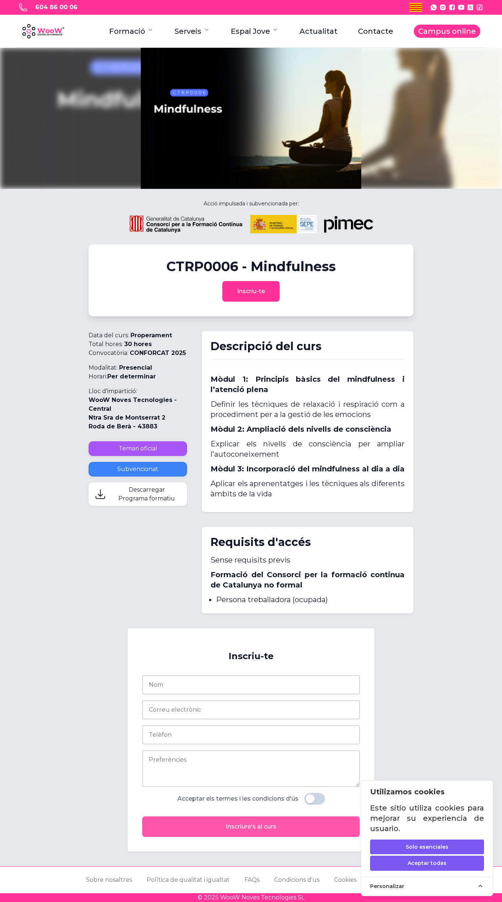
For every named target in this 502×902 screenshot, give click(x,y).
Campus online (447, 31)
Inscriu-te (251, 291)
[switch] (314, 799)
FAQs (251, 879)
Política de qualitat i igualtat (188, 879)
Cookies (345, 879)
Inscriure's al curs (251, 826)
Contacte (375, 31)
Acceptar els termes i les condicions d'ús (238, 798)
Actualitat (318, 31)
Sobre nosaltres (109, 879)
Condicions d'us (296, 879)
